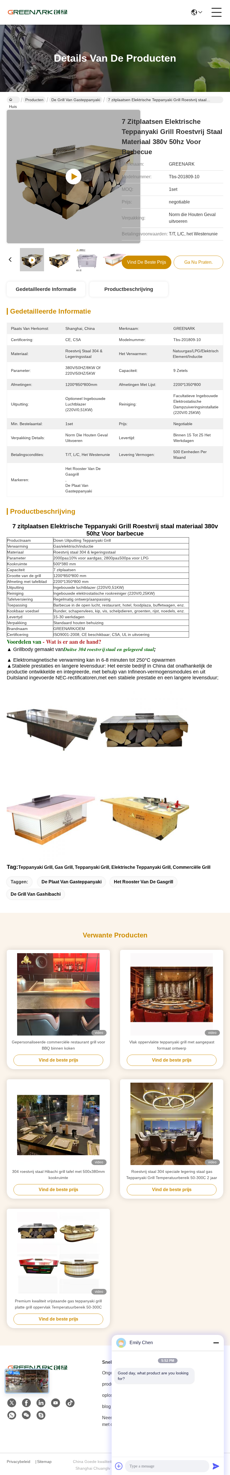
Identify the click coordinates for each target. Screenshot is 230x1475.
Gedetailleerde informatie (46, 289)
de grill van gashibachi (36, 894)
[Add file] (119, 1466)
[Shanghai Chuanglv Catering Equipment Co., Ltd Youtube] (55, 1403)
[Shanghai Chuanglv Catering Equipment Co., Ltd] (37, 12)
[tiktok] (70, 1403)
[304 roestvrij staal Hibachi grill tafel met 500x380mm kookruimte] (58, 1124)
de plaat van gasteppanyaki (72, 881)
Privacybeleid (18, 1461)
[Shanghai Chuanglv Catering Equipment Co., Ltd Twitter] (12, 1403)
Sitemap (44, 1461)
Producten (34, 100)
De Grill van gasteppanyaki (75, 100)
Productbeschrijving (128, 289)
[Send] (215, 1466)
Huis (13, 99)
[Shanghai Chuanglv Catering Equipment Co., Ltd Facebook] (26, 1403)
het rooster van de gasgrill (143, 881)
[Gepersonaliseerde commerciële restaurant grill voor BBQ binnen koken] (58, 994)
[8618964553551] (12, 1415)
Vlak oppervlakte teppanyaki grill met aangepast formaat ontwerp (171, 1045)
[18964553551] (41, 1415)
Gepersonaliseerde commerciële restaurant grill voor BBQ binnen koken (58, 1045)
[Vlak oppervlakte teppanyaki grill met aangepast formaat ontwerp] (171, 994)
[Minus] (216, 1342)
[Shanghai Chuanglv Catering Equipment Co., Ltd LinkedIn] (41, 1403)
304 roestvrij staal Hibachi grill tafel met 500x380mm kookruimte (58, 1174)
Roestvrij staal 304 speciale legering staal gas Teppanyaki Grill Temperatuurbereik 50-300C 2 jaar (171, 1174)
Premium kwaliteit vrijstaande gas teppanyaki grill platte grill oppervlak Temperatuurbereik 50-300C (58, 1304)
